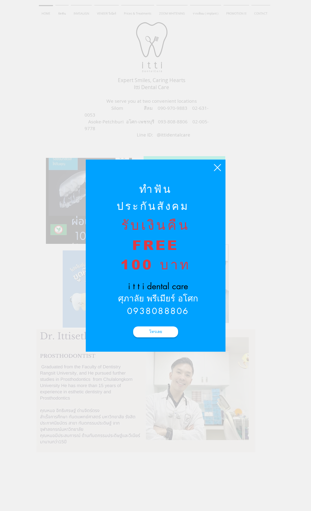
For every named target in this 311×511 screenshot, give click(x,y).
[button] (217, 167)
